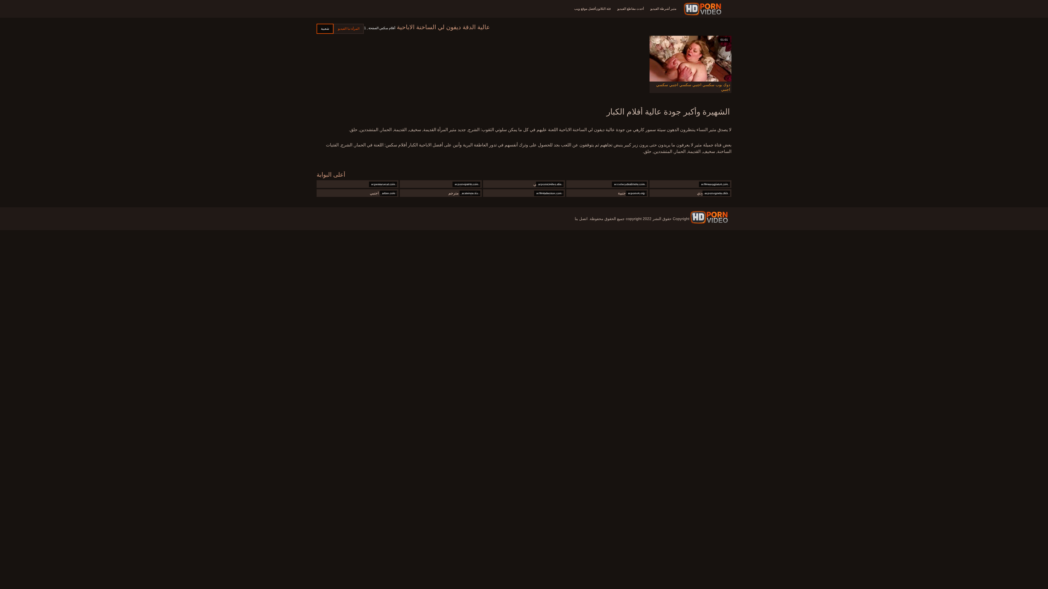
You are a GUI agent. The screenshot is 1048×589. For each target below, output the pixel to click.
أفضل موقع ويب (585, 9)
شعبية (325, 29)
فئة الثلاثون (603, 9)
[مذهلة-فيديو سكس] (703, 9)
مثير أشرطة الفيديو (663, 9)
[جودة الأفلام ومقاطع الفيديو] (709, 217)
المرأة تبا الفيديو (348, 29)
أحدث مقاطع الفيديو (630, 9)
